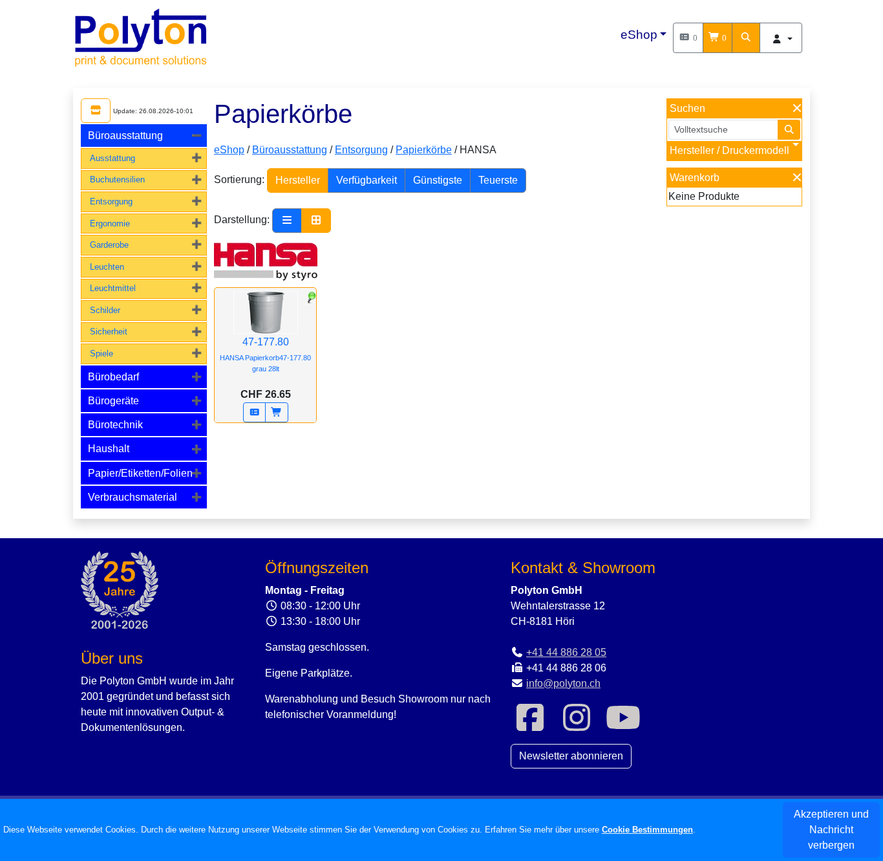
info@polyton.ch (563, 683)
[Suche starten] (789, 130)
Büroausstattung (125, 135)
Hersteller (297, 180)
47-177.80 (265, 354)
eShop (639, 34)
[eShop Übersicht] (96, 110)
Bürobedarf (113, 376)
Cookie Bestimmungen (647, 829)
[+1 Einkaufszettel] (254, 412)
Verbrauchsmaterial (132, 497)
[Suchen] (746, 38)
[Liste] (287, 220)
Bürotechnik (115, 424)
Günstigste (437, 180)
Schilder (105, 310)
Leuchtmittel (113, 288)
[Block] (316, 220)
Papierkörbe (424, 149)
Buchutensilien (117, 179)
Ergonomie (110, 223)
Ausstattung (112, 158)
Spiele (101, 353)
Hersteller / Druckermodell (729, 150)
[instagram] (576, 725)
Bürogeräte (113, 400)
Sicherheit (108, 331)
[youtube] (623, 725)
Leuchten (107, 267)
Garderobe (109, 245)
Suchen (687, 108)
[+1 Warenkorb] (276, 412)
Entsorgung (111, 201)
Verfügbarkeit (366, 180)
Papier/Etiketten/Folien (140, 473)
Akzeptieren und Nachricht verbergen (831, 830)
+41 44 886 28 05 (566, 652)
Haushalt (108, 448)
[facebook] (530, 725)
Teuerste (498, 180)
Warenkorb (694, 177)
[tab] (144, 135)
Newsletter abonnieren (571, 755)
